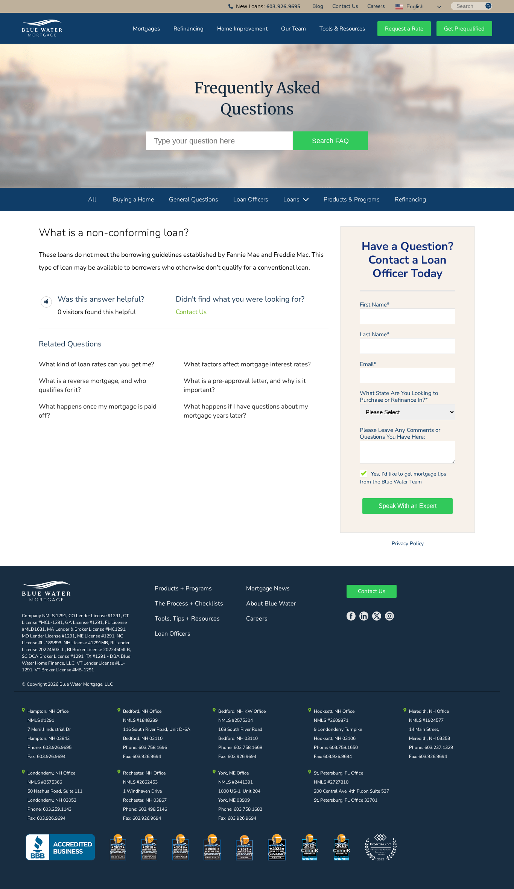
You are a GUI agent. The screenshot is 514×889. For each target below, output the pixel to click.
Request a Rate (404, 28)
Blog (317, 6)
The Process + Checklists (189, 603)
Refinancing (188, 28)
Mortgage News (268, 588)
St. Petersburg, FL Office (338, 773)
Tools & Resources (342, 28)
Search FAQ (330, 141)
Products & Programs (352, 199)
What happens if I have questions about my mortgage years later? (246, 411)
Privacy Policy (408, 543)
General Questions (193, 199)
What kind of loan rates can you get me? (96, 364)
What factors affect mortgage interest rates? (247, 364)
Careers (376, 6)
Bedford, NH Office (142, 711)
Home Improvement (242, 28)
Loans (291, 199)
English (414, 6)
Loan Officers (250, 199)
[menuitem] (318, 6)
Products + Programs (183, 588)
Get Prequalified (464, 28)
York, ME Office (233, 773)
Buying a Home (133, 199)
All (92, 199)
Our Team (293, 28)
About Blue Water (271, 603)
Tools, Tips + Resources (187, 619)
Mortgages (146, 28)
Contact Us (345, 6)
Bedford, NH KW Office (242, 711)
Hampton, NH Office (47, 711)
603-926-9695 (283, 6)
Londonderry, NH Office (51, 773)
